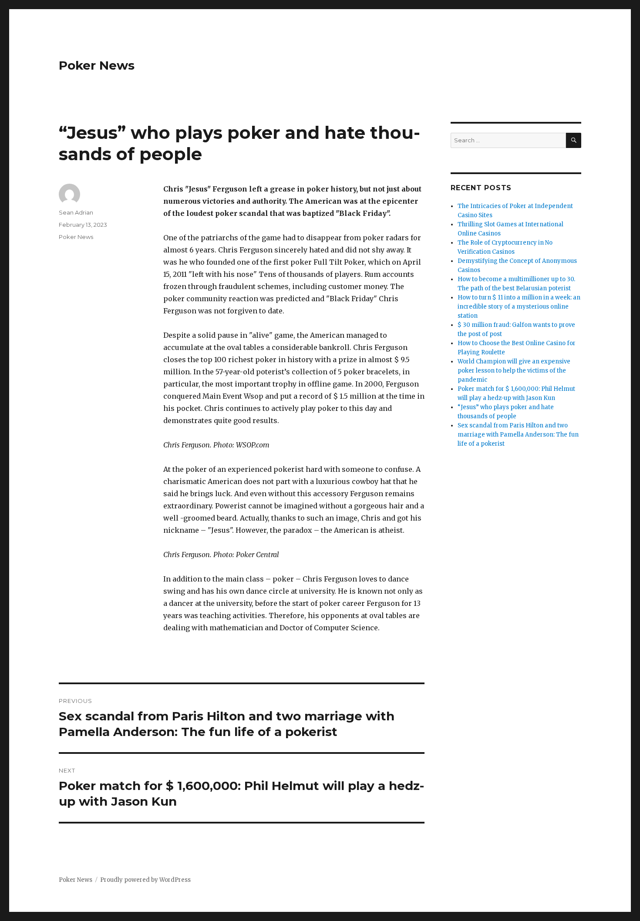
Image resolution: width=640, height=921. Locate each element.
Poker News (97, 65)
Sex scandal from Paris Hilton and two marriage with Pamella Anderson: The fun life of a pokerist (518, 434)
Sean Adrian (76, 212)
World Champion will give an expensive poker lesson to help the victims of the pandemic (514, 370)
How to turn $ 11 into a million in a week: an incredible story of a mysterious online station (519, 306)
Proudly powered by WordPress (145, 880)
